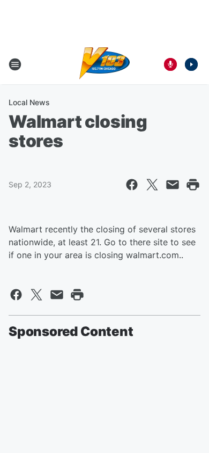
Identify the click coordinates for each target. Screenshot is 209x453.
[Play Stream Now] (191, 64)
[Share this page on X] (152, 184)
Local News (29, 102)
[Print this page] (192, 184)
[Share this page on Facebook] (131, 184)
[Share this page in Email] (172, 184)
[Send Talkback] (170, 64)
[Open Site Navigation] (15, 64)
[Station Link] (104, 64)
